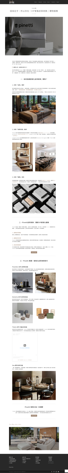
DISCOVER (34, 252)
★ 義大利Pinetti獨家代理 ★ (26, 458)
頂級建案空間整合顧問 (13, 460)
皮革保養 (37, 458)
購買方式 (37, 461)
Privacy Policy (11, 467)
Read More (34, 442)
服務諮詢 (50, 458)
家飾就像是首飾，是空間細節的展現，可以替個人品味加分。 (31, 89)
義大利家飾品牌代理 (12, 461)
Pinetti (48, 227)
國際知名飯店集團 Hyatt (23, 134)
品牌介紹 (24, 459)
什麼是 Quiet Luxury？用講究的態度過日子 (34, 435)
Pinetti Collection (28, 171)
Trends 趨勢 (34, 8)
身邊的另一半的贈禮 (46, 180)
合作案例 (24, 462)
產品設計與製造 (38, 460)
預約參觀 (50, 460)
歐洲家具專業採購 (12, 458)
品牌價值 (15, 135)
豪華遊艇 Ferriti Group (44, 132)
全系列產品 (24, 461)
